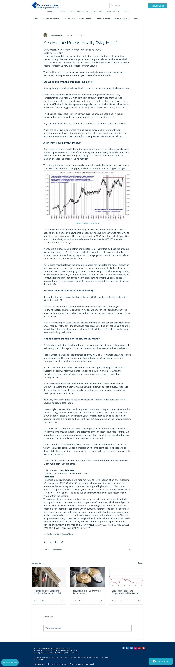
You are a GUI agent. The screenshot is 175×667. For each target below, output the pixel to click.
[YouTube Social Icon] (143, 648)
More (136, 19)
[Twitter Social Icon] (131, 648)
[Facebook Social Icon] (123, 648)
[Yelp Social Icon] (139, 648)
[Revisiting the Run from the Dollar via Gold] (87, 577)
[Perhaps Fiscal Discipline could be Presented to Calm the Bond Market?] (49, 577)
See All (140, 563)
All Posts (35, 19)
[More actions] (130, 35)
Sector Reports (85, 19)
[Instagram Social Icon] (135, 648)
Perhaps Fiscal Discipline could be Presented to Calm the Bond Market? (49, 592)
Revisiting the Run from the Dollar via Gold (87, 592)
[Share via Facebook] (44, 542)
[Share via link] (62, 542)
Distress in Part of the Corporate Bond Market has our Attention (126, 592)
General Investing (103, 19)
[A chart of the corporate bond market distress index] (126, 577)
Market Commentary (51, 19)
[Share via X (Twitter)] (50, 542)
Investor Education (122, 19)
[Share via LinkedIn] (56, 542)
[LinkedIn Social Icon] (127, 648)
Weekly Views (69, 19)
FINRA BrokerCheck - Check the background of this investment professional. (64, 664)
